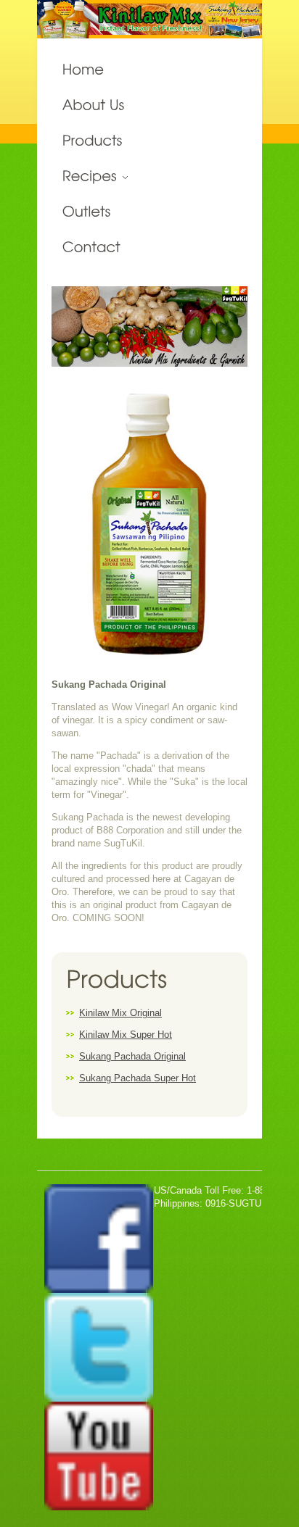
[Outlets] (149, 212)
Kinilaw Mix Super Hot (125, 1034)
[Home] (149, 70)
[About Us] (149, 105)
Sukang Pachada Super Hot (137, 1078)
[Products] (149, 141)
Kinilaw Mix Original (120, 1012)
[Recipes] (149, 176)
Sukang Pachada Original (132, 1056)
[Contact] (149, 247)
